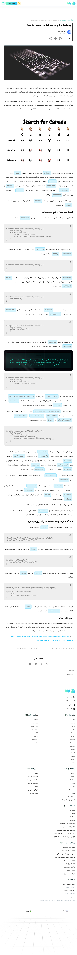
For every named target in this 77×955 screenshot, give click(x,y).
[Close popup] (51, 462)
